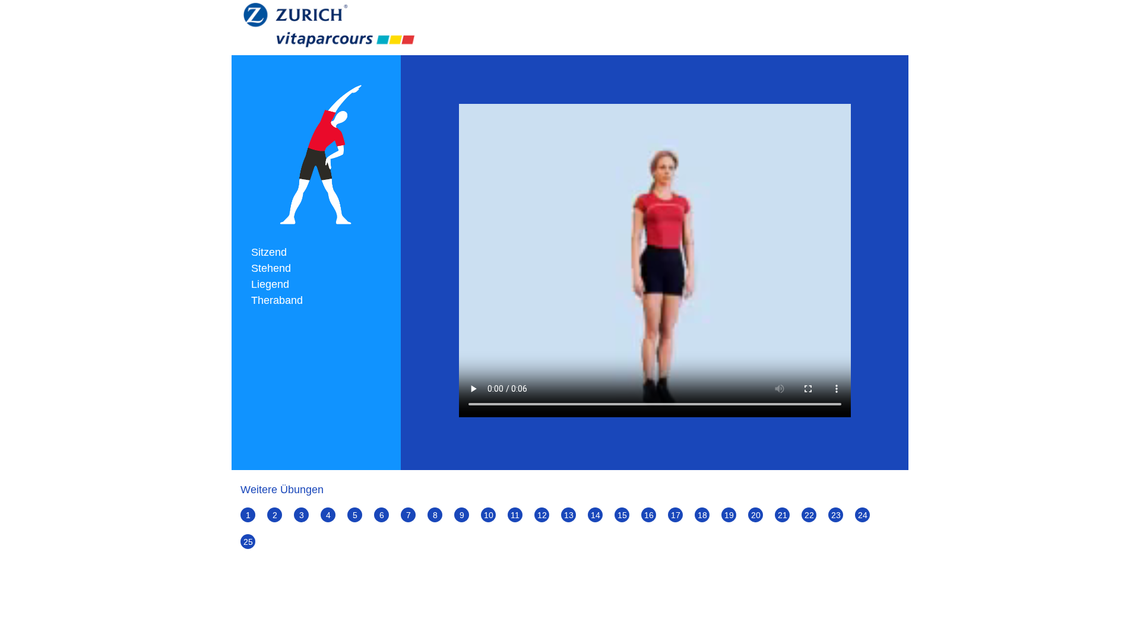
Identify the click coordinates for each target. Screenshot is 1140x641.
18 (702, 515)
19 (729, 515)
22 (809, 515)
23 (836, 515)
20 (756, 515)
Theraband (277, 300)
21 (782, 515)
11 (515, 515)
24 (862, 515)
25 (248, 542)
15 (622, 515)
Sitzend (269, 252)
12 (542, 515)
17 (675, 515)
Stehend (271, 268)
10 (488, 515)
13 (569, 515)
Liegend (270, 284)
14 (595, 515)
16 (649, 515)
